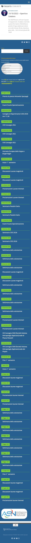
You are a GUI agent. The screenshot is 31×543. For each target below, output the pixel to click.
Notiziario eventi (13, 10)
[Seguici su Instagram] (29, 42)
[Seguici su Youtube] (26, 42)
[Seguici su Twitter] (24, 42)
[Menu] (29, 2)
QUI (6, 60)
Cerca (26, 51)
